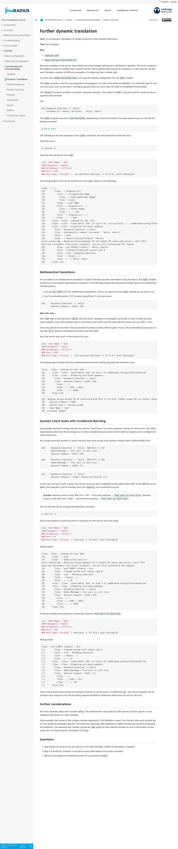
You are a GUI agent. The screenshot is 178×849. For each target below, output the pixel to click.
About (107, 10)
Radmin (10, 110)
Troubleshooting (11, 40)
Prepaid (10, 95)
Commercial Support (127, 10)
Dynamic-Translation (17, 79)
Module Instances (15, 84)
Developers (9, 121)
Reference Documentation (16, 35)
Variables (11, 74)
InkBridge (174, 2)
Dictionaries (12, 100)
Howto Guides (10, 46)
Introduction (9, 25)
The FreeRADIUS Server (14, 20)
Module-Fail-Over (15, 90)
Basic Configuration (14, 56)
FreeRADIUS (164, 2)
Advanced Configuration (17, 61)
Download (75, 10)
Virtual (10, 105)
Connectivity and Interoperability (13, 67)
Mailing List (93, 10)
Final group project (16, 115)
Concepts (8, 30)
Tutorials (7, 51)
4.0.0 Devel (153, 20)
